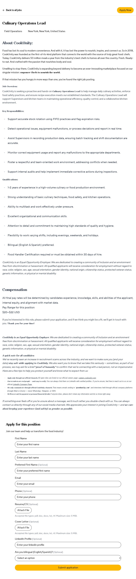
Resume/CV (26, 504)
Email (18, 477)
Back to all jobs (14, 10)
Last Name (20, 451)
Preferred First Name (31, 464)
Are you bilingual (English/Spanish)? (39, 552)
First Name (21, 438)
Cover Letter (27, 521)
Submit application (68, 567)
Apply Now (125, 10)
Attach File (23, 510)
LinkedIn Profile (28, 538)
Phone (23, 491)
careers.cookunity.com (87, 378)
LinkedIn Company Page (22, 384)
